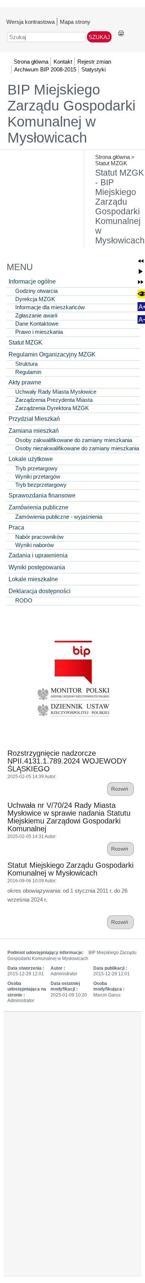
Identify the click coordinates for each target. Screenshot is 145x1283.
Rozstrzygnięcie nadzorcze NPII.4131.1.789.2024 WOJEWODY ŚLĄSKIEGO (67, 761)
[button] (140, 261)
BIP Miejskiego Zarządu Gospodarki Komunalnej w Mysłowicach (71, 113)
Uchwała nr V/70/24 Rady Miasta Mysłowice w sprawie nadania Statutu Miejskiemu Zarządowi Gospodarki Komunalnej (68, 817)
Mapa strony (75, 22)
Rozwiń (120, 789)
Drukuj (121, 34)
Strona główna (112, 157)
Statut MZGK (111, 163)
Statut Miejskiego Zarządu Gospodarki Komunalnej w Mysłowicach (70, 869)
